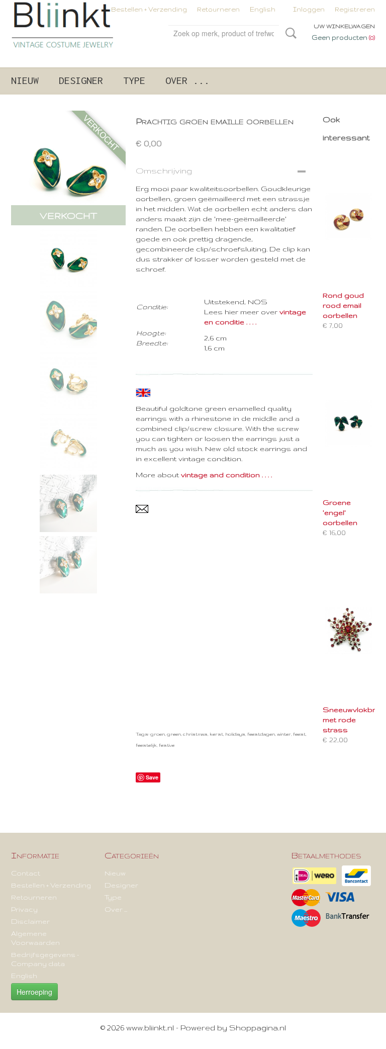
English (262, 9)
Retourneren (218, 9)
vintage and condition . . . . (226, 475)
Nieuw (25, 80)
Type (134, 80)
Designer (81, 80)
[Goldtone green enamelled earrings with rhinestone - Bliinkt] (68, 168)
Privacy (24, 909)
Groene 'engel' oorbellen (340, 512)
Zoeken (289, 33)
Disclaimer (30, 921)
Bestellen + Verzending (149, 9)
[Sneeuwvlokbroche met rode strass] (348, 630)
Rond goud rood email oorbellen (343, 305)
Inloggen (309, 9)
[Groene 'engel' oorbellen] (348, 423)
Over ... (187, 80)
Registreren (355, 9)
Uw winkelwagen (344, 26)
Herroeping (34, 992)
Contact (25, 873)
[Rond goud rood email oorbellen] (348, 216)
